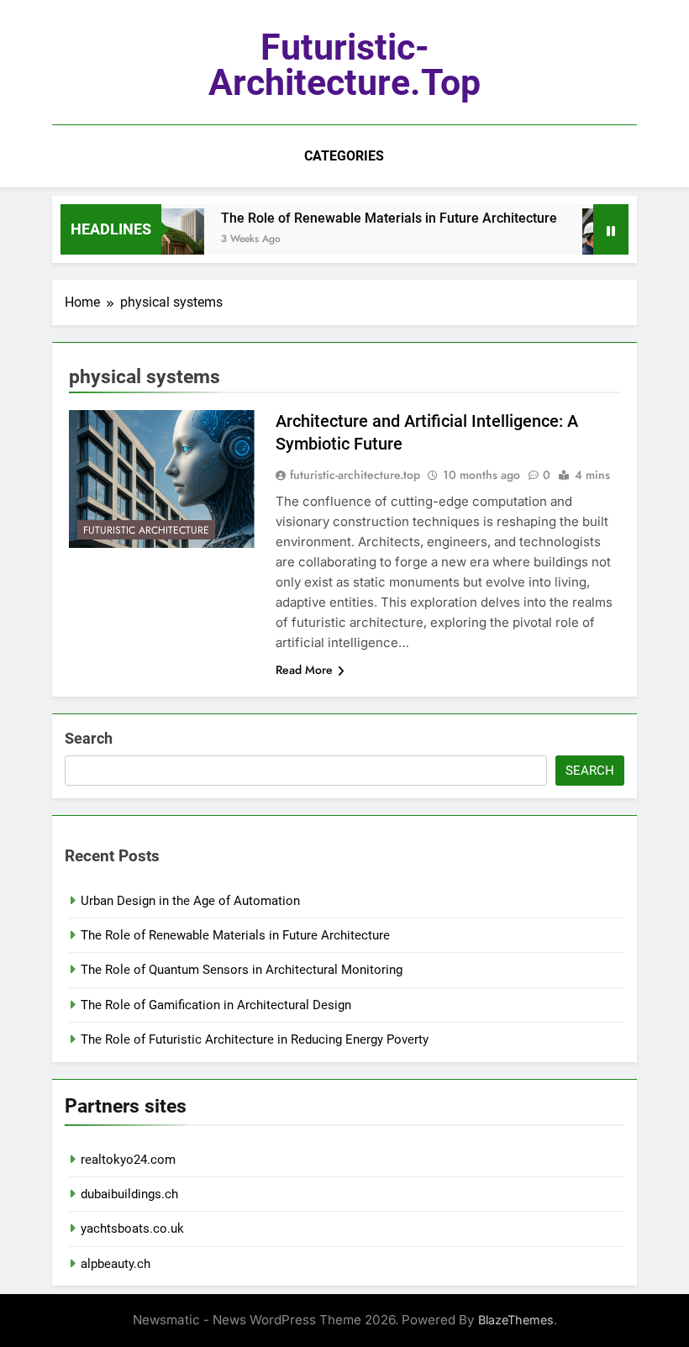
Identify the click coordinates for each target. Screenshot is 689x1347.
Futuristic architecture (146, 530)
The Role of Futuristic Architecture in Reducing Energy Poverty (255, 1039)
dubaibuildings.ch (129, 1194)
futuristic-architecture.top (344, 64)
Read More (304, 669)
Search (89, 738)
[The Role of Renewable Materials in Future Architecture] (161, 239)
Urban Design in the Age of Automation (190, 900)
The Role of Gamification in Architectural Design (216, 1005)
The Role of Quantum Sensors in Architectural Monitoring (241, 969)
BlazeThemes (516, 1320)
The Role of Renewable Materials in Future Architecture (378, 218)
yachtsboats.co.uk (132, 1228)
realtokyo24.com (128, 1159)
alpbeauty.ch (115, 1263)
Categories (344, 156)
